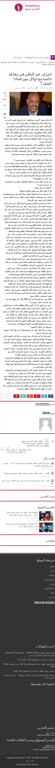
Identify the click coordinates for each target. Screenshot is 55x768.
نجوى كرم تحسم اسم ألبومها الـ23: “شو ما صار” (31, 57)
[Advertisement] (27, 32)
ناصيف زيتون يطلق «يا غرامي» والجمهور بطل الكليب (33, 671)
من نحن (51, 597)
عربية (52, 571)
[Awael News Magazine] (27, 7)
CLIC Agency (33, 764)
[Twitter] (27, 761)
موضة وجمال (49, 579)
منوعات (51, 575)
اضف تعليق (18, 88)
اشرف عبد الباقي (42, 404)
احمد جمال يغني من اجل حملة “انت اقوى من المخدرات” (18, 450)
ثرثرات (51, 584)
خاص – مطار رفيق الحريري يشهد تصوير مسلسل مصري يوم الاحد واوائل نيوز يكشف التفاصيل (35, 442)
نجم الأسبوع (41, 62)
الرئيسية (51, 62)
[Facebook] (30, 761)
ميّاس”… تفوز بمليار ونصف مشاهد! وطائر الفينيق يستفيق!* (27, 473)
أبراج (52, 593)
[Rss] (32, 761)
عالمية (52, 566)
